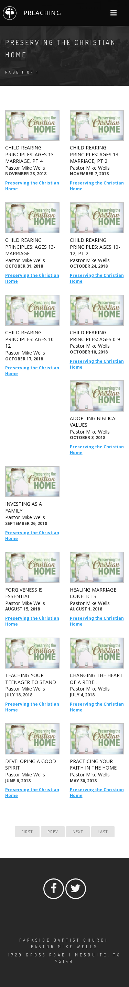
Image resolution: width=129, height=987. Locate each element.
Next (78, 831)
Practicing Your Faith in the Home (93, 764)
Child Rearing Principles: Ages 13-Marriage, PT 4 (30, 154)
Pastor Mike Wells (25, 168)
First (27, 831)
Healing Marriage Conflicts (93, 593)
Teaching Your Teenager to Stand (30, 678)
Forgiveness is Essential (24, 593)
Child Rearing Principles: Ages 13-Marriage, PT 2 (95, 154)
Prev (52, 831)
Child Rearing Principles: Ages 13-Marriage (30, 247)
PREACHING (42, 13)
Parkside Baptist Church (64, 940)
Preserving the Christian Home (32, 186)
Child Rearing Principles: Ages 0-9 (95, 336)
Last (103, 831)
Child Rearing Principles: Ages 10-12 (30, 339)
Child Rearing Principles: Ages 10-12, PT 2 (95, 247)
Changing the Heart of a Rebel (96, 678)
